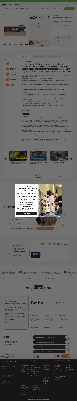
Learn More (27, 213)
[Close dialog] (60, 186)
